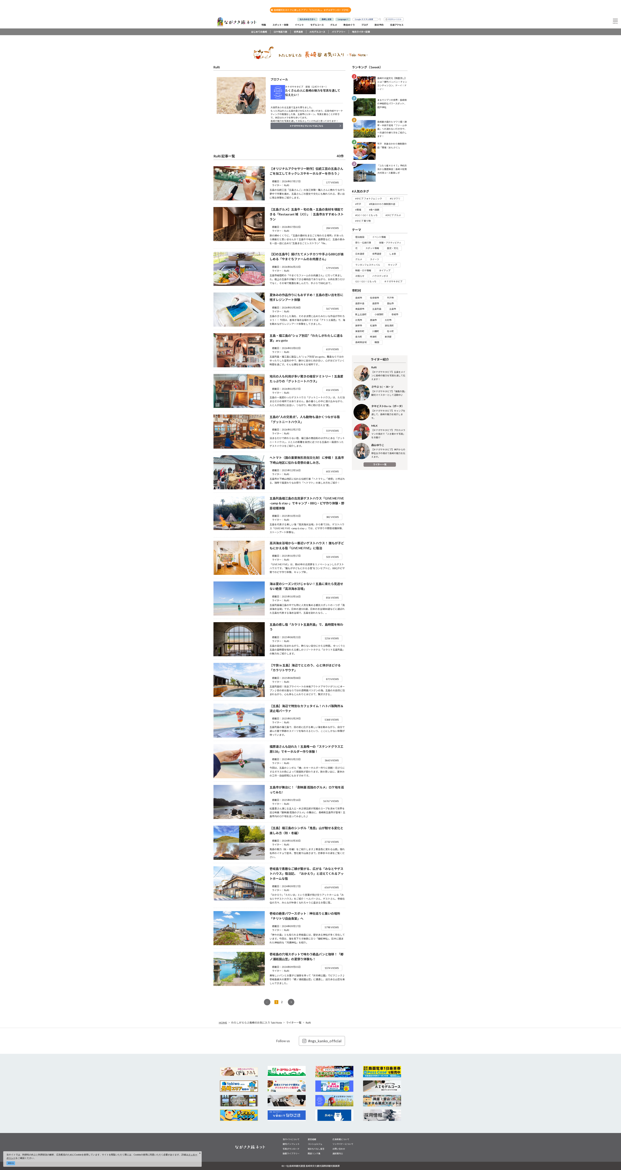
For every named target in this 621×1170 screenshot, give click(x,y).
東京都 (388, 336)
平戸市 (390, 297)
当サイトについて (291, 1139)
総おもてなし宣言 (316, 1149)
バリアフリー (338, 31)
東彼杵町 (359, 331)
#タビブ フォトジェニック (368, 198)
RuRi (308, 1022)
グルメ (358, 259)
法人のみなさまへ (307, 19)
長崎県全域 (361, 342)
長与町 (358, 336)
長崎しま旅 (326, 19)
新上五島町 (361, 314)
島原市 (375, 303)
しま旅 (392, 253)
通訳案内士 (337, 1153)
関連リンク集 (314, 1153)
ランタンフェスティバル (367, 264)
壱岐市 (395, 314)
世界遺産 (298, 31)
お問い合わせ (338, 1149)
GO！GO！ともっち (365, 281)
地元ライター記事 (361, 31)
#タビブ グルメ (393, 215)
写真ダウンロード (291, 1149)
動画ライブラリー (291, 1153)
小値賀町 (379, 314)
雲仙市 (390, 303)
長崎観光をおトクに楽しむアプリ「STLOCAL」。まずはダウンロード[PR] (311, 10)
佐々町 (390, 331)
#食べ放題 (374, 209)
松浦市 (373, 325)
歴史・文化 (392, 248)
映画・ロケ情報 (363, 270)
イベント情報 (379, 237)
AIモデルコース (317, 31)
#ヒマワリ (395, 198)
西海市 (373, 320)
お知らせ (359, 276)
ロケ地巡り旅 (280, 31)
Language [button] (342, 19)
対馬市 (358, 320)
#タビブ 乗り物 (363, 220)
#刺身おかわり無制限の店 (382, 204)
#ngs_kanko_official (325, 1041)
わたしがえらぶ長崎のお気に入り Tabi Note (256, 1022)
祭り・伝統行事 (363, 242)
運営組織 (312, 1139)
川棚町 (375, 331)
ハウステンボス (380, 276)
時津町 (373, 336)
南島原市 (359, 309)
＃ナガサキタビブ (393, 281)
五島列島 (376, 309)
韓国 (377, 342)
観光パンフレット (291, 1144)
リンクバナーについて (342, 1144)
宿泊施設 (359, 237)
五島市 (392, 309)
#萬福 (358, 209)
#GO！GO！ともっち (366, 215)
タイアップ (384, 270)
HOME (223, 1022)
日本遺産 (359, 253)
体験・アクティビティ (390, 242)
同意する (11, 1163)
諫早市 (358, 325)
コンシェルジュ (315, 1144)
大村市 (388, 320)
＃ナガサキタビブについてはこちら (306, 126)
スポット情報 (372, 248)
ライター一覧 (380, 464)
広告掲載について (340, 1139)
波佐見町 (389, 325)
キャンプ (392, 264)
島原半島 (359, 303)
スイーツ (374, 259)
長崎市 (358, 297)
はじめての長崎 (259, 31)
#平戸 (358, 204)
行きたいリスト (395, 19)
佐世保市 (374, 297)
